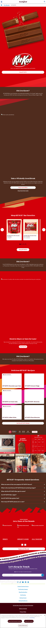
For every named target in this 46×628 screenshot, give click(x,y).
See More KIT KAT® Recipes (23, 423)
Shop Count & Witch (22, 187)
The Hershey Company (23, 589)
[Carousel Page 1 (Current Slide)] (20, 244)
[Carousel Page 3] (23, 244)
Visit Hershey (23, 595)
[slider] (23, 232)
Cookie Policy (32, 617)
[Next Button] (43, 229)
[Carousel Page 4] (25, 244)
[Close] (44, 615)
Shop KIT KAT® (23, 72)
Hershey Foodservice (23, 600)
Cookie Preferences (23, 625)
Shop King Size (23, 346)
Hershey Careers (23, 597)
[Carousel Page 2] (22, 244)
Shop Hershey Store (23, 592)
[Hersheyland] (1, 5)
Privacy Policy (23, 611)
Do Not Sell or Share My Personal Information (23, 605)
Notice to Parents (23, 608)
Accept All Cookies (29, 621)
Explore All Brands (24, 549)
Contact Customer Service (23, 586)
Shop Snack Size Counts (23, 190)
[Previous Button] (2, 229)
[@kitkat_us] (10, 432)
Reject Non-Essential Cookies (14, 621)
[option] (14, 229)
